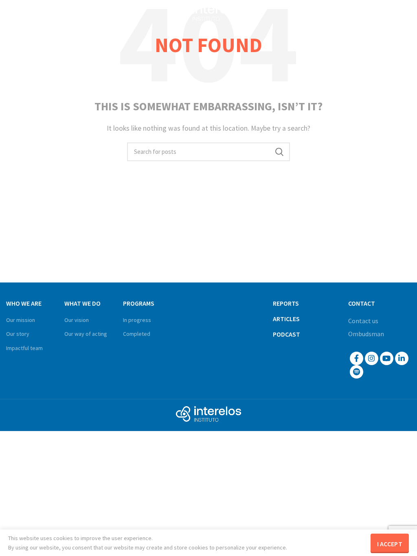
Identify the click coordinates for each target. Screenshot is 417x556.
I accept (389, 544)
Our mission (20, 320)
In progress (137, 320)
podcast (286, 334)
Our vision (76, 320)
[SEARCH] (279, 151)
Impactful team (24, 348)
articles (286, 319)
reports (286, 303)
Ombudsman (366, 334)
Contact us (363, 321)
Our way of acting (85, 333)
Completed (136, 333)
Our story (17, 333)
